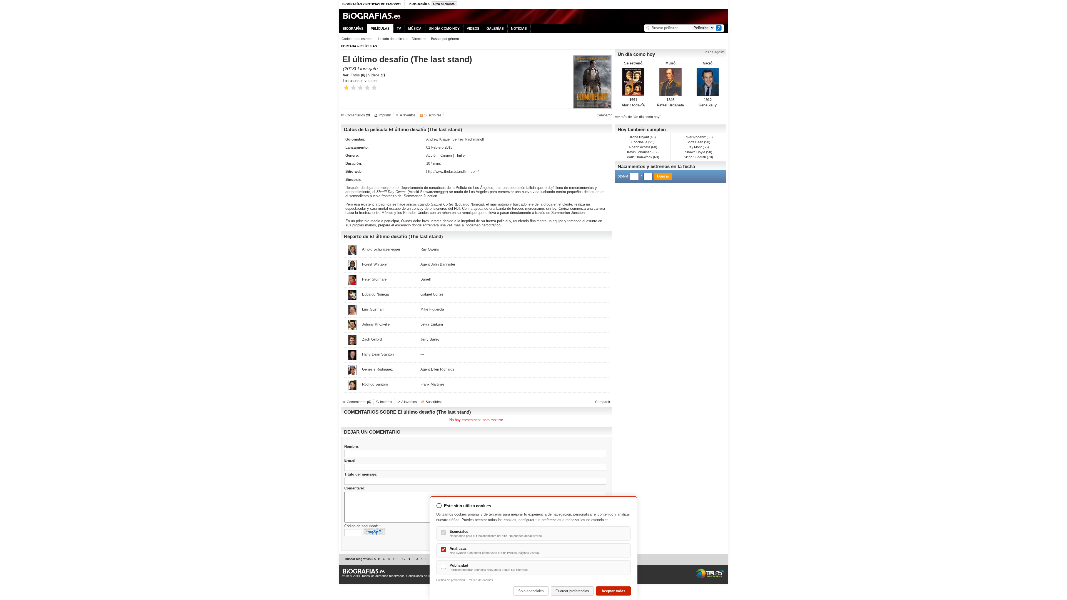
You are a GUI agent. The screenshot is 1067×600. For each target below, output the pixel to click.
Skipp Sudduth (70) (698, 157)
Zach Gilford (372, 339)
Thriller (460, 155)
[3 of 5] (360, 87)
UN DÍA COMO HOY (444, 29)
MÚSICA (415, 29)
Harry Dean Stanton (378, 354)
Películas (368, 46)
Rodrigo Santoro (375, 384)
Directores (419, 39)
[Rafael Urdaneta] (670, 82)
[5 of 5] (374, 87)
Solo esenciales (531, 591)
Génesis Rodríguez (377, 369)
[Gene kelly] (707, 82)
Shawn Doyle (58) (698, 152)
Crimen (446, 155)
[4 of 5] (367, 87)
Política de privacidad (450, 580)
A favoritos (407, 115)
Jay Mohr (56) (698, 147)
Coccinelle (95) (642, 142)
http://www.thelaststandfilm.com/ (452, 171)
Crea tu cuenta (444, 4)
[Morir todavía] (633, 82)
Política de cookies (480, 580)
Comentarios (357, 115)
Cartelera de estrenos (357, 39)
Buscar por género (445, 39)
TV (399, 29)
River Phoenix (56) (698, 137)
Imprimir (385, 115)
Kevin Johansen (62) (643, 152)
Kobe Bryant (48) (643, 137)
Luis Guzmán (372, 309)
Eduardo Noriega (469, 204)
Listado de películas (393, 39)
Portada (348, 46)
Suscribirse (432, 115)
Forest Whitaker (375, 264)
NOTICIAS (519, 29)
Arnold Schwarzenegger (428, 192)
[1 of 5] (346, 87)
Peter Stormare (374, 279)
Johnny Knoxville (376, 324)
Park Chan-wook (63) (643, 157)
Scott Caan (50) (698, 142)
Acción (431, 155)
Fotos (358, 75)
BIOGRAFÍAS (353, 29)
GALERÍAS (495, 29)
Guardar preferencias (572, 591)
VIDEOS (473, 29)
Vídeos (376, 75)
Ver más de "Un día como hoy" (637, 117)
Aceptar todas (613, 591)
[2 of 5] (353, 87)
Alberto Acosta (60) (643, 147)
